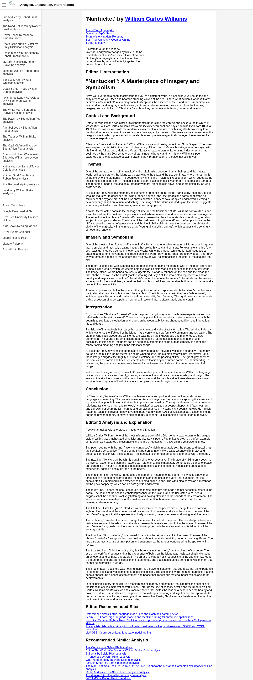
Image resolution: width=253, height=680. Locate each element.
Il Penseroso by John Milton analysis (108, 656)
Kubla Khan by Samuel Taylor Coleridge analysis (21, 168)
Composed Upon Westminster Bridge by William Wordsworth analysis (21, 157)
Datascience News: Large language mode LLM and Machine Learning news (132, 614)
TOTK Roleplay (95, 42)
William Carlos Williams (156, 19)
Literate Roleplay (13, 243)
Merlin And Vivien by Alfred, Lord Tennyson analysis (117, 672)
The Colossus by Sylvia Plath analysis (109, 647)
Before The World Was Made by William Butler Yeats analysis (123, 650)
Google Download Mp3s (17, 211)
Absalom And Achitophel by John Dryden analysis (116, 675)
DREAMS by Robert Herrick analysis (108, 678)
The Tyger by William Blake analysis (19, 138)
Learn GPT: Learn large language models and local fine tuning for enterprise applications (139, 617)
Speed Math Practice (15, 249)
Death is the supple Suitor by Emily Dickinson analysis (20, 46)
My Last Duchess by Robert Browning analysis (19, 63)
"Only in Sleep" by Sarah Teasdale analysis (112, 662)
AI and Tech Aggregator (100, 30)
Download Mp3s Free (99, 33)
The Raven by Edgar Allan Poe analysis (21, 120)
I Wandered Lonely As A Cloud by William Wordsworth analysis (21, 100)
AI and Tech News (14, 205)
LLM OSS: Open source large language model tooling (118, 632)
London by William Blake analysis (18, 192)
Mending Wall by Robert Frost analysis (21, 72)
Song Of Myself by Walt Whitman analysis (17, 81)
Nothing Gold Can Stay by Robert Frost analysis (18, 177)
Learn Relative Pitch (15, 237)
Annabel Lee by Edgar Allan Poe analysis (20, 129)
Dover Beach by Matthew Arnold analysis (18, 37)
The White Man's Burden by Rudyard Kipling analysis (19, 111)
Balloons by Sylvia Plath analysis (106, 653)
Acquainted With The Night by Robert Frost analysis (21, 54)
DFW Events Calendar (16, 231)
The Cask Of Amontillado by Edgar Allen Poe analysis (20, 147)
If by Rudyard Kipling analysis (21, 184)
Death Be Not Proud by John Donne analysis (20, 90)
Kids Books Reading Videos (20, 226)
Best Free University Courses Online (20, 219)
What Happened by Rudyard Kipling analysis (113, 659)
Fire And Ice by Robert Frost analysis (20, 19)
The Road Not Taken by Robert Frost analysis (21, 28)
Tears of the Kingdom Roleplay (104, 36)
